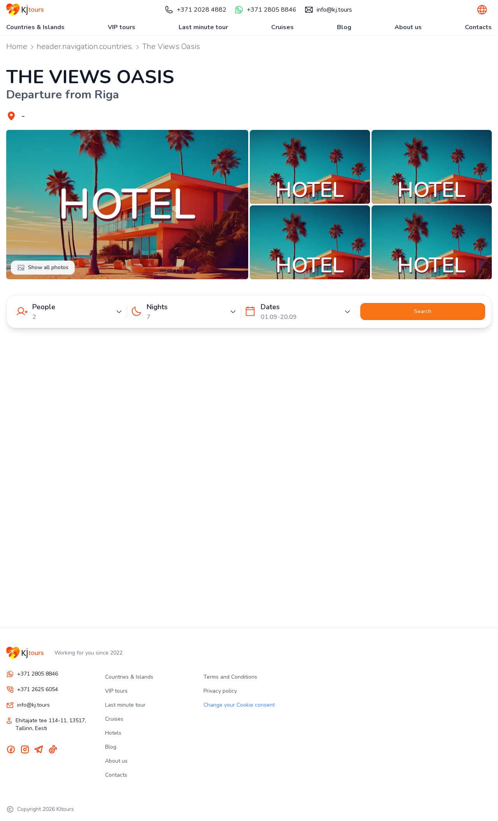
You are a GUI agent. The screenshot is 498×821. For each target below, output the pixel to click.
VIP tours (121, 27)
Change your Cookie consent (239, 705)
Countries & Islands (35, 27)
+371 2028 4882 (201, 9)
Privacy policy (220, 691)
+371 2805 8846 (271, 9)
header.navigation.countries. (85, 46)
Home (16, 46)
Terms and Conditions (230, 677)
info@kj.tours (334, 9)
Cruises (282, 27)
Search (422, 311)
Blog (344, 27)
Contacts (478, 27)
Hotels (113, 733)
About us (408, 27)
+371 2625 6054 (37, 689)
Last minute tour (203, 27)
